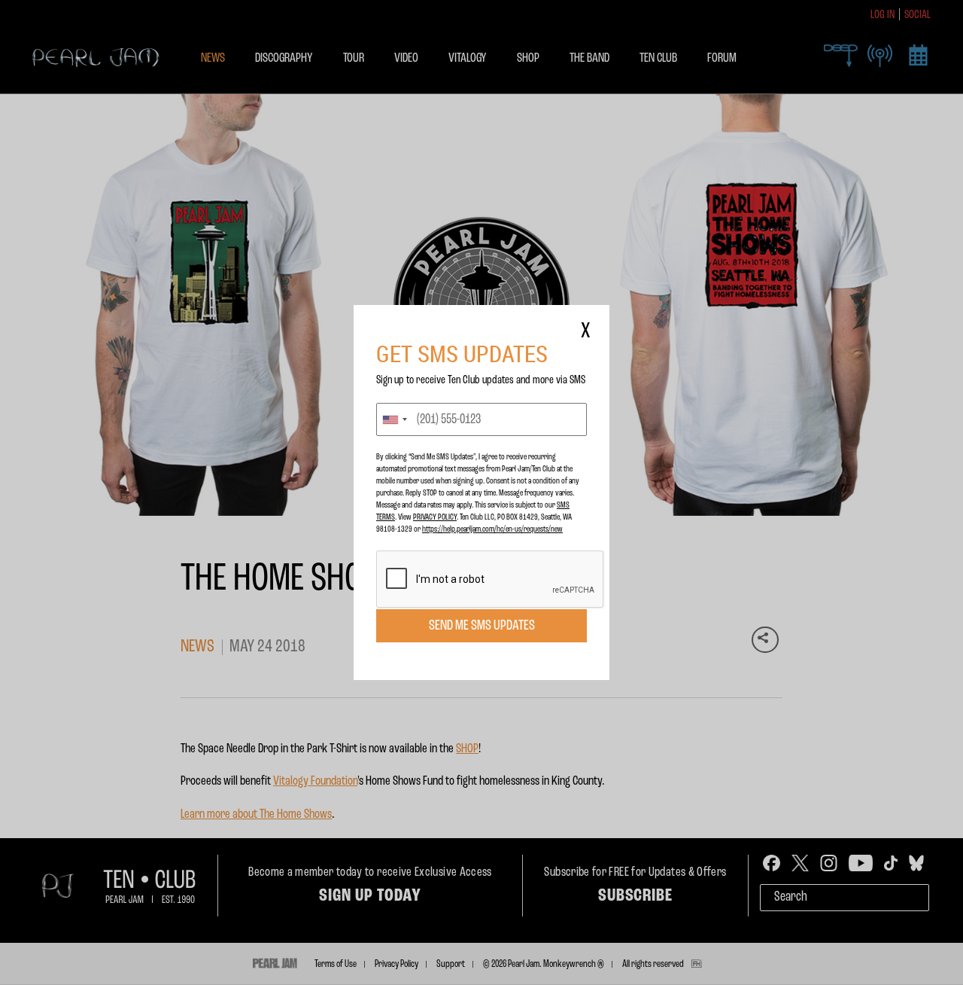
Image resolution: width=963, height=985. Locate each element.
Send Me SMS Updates (482, 625)
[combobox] (394, 419)
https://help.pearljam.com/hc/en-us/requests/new (492, 529)
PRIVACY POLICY (435, 517)
